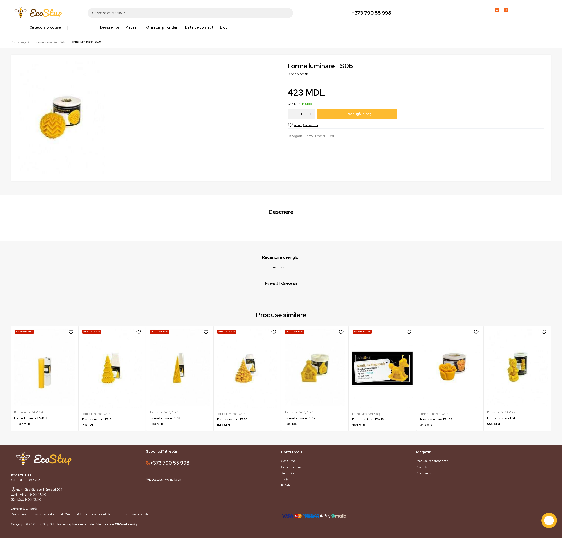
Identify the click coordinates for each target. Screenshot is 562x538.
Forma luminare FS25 (300, 418)
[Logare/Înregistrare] (484, 13)
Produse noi (424, 473)
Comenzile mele (292, 467)
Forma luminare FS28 (165, 418)
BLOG (285, 485)
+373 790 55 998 (371, 13)
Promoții (422, 467)
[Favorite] (303, 125)
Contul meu (289, 461)
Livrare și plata (44, 514)
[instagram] (20, 534)
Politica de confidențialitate (96, 514)
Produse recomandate (432, 461)
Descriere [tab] (281, 212)
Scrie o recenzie (298, 74)
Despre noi (18, 514)
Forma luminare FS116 (502, 418)
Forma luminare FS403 (30, 418)
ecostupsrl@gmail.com (166, 479)
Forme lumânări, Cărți (50, 42)
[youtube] (28, 534)
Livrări (285, 479)
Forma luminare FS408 (436, 419)
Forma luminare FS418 (368, 419)
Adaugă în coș (359, 114)
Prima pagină (20, 42)
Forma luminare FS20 (232, 419)
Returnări (287, 473)
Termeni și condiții (135, 514)
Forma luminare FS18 (97, 419)
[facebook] (11, 534)
